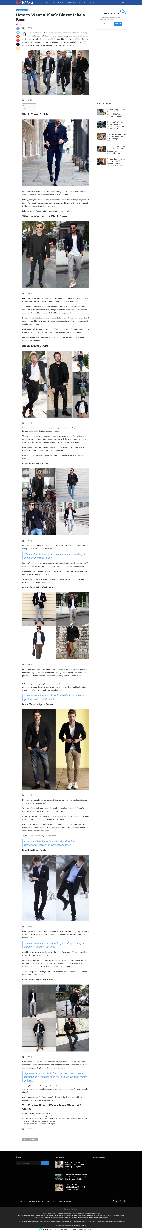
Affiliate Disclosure (35, 1201)
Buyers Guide (39, 2)
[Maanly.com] (24, 2)
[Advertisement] (111, 51)
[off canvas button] (123, 2)
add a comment (31, 1139)
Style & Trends (89, 2)
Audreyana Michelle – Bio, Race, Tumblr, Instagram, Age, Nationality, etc (116, 150)
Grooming (60, 2)
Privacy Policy (50, 1201)
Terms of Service (64, 1201)
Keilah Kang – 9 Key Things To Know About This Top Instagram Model (116, 113)
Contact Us (21, 1201)
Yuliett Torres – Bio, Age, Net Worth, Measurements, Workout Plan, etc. (116, 162)
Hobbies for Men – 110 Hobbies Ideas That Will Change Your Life (116, 137)
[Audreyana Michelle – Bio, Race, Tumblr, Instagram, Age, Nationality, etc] (101, 149)
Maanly (21, 24)
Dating (47, 2)
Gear (53, 2)
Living (80, 2)
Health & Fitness (70, 2)
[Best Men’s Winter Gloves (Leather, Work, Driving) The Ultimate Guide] (101, 124)
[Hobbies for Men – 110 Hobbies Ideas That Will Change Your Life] (101, 136)
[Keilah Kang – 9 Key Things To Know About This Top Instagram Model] (101, 112)
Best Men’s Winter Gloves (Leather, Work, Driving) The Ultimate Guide (115, 125)
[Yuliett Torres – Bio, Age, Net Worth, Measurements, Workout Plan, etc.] (101, 161)
